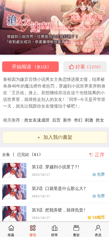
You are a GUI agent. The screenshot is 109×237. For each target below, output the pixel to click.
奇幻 (79, 120)
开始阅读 (30, 67)
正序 (99, 155)
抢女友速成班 (38, 120)
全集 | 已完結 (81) (21, 154)
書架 (86, 8)
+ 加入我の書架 (54, 137)
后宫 (57, 120)
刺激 (90, 120)
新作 (68, 120)
